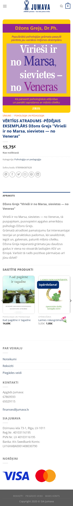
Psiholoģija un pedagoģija (29, 115)
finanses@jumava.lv (16, 409)
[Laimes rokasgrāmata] (54, 295)
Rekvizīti (8, 366)
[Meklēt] (61, 6)
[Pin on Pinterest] (31, 174)
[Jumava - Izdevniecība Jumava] (36, 6)
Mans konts (52, 496)
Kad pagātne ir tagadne (17, 320)
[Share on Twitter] (19, 174)
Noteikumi (9, 359)
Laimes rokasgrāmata (51, 320)
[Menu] (5, 6)
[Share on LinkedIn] (38, 174)
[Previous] (2, 307)
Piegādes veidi (12, 373)
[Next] (70, 307)
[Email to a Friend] (25, 174)
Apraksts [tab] (9, 195)
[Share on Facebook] (12, 174)
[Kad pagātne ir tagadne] (19, 295)
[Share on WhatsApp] (6, 174)
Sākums (7, 115)
